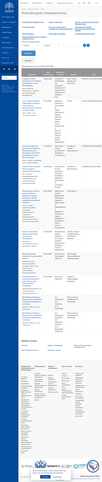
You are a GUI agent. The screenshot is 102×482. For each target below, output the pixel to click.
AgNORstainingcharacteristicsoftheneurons (32, 288)
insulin (34, 178)
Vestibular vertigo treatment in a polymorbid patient (32, 256)
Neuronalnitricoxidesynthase (28, 93)
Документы (24, 381)
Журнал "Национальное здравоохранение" (67, 390)
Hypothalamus (35, 90)
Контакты (5, 53)
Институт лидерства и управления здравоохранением (61, 28)
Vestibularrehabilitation (27, 270)
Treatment (31, 266)
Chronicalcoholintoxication (28, 291)
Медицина (5, 37)
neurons (33, 113)
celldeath (29, 113)
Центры (24, 345)
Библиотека (65, 380)
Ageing (24, 88)
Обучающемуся (36, 3)
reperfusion (33, 115)
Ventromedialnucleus (27, 95)
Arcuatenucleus (29, 88)
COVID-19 (5, 58)
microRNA (29, 160)
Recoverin (24, 221)
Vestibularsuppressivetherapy (29, 272)
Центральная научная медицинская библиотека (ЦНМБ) (85, 29)
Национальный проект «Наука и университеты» (34, 38)
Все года (37, 66)
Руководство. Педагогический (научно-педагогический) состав (26, 394)
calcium (24, 113)
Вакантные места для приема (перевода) (26, 432)
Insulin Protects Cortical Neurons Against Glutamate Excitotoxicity (31, 169)
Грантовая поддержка (57, 34)
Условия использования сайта (66, 396)
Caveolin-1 (24, 205)
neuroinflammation (37, 160)
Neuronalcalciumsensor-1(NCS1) (29, 219)
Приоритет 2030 (7, 63)
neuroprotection (26, 115)
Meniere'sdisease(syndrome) (28, 263)
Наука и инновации (9, 22)
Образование (6, 27)
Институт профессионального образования (40, 375)
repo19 (43, 9)
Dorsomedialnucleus (27, 90)
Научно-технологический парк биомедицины (87, 23)
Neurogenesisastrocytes (27, 243)
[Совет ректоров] (93, 466)
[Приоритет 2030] (53, 466)
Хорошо (45, 477)
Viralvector (33, 246)
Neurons (36, 243)
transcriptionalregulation (32, 162)
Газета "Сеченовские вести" (66, 384)
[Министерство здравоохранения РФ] (27, 466)
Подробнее (57, 477)
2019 (47, 66)
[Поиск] (15, 78)
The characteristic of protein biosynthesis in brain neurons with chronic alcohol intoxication (30, 281)
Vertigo (36, 266)
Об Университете (8, 17)
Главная (23, 9)
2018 (43, 66)
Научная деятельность (30, 350)
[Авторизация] (78, 3)
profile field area (26, 309)
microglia (24, 160)
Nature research (28, 34)
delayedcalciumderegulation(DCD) (30, 176)
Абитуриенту (24, 3)
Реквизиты (78, 394)
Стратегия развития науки (85, 34)
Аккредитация (7, 32)
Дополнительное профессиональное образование (40, 395)
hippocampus (25, 307)
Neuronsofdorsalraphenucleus (29, 293)
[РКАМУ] (79, 466)
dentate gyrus (32, 307)
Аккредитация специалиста (65, 3)
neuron (38, 307)
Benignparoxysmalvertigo (28, 261)
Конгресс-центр (7, 48)
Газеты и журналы (55, 22)
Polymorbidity (25, 266)
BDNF (23, 174)
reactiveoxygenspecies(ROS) (28, 183)
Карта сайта (79, 416)
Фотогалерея (66, 378)
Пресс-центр (6, 43)
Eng (97, 3)
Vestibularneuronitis (26, 268)
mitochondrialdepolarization (28, 181)
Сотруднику (49, 3)
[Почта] (83, 3)
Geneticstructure (26, 241)
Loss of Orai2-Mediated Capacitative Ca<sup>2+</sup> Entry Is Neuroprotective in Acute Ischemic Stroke (31, 105)
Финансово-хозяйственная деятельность (25, 426)
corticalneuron (29, 174)
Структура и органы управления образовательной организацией (26, 440)
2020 (51, 66)
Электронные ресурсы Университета (83, 346)
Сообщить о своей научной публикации (80, 411)
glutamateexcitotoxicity (27, 178)
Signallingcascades (26, 246)
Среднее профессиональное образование (40, 385)
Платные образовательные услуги (26, 420)
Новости (64, 373)
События (64, 376)
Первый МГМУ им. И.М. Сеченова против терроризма (79, 404)
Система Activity (28, 27)
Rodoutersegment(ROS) (33, 221)
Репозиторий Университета (33, 22)
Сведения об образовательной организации (28, 368)
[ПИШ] (66, 466)
